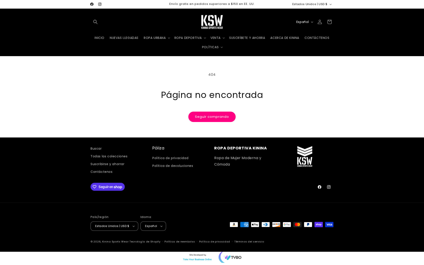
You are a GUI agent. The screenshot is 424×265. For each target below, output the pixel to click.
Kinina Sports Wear (115, 241)
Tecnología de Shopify (145, 241)
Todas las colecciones (109, 156)
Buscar (96, 148)
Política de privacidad (170, 158)
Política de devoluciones (172, 166)
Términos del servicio (249, 241)
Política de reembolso (180, 241)
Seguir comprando (212, 116)
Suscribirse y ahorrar (108, 164)
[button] (95, 22)
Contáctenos (102, 172)
